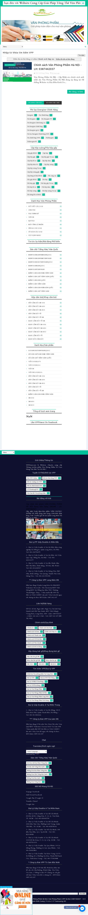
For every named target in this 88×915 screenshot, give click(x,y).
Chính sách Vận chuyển (34, 643)
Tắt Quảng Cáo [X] (6, 887)
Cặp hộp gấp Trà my (47, 157)
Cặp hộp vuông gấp (33, 172)
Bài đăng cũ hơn (76, 92)
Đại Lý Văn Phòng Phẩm (34, 689)
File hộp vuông (31, 191)
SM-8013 (31, 405)
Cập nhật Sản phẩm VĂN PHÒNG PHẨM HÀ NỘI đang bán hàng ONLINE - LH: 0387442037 (44, 506)
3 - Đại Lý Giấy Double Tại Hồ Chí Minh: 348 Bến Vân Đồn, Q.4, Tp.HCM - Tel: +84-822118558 (43, 832)
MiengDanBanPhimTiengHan (39, 258)
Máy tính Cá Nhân (35, 224)
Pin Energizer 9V (47, 119)
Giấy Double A (34, 365)
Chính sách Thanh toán (34, 635)
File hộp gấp (31, 183)
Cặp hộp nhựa (46, 161)
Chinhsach (10, 65)
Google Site (30, 804)
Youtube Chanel (32, 801)
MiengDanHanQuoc (36, 266)
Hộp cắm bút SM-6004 (36, 306)
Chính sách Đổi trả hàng (34, 647)
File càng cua (52, 176)
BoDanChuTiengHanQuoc (39, 350)
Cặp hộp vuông (48, 164)
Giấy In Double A (35, 372)
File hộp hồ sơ (31, 187)
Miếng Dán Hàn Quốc (37, 280)
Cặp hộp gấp (31, 157)
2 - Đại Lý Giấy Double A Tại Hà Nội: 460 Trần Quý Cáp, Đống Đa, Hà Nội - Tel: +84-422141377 (43, 557)
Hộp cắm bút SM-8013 (36, 310)
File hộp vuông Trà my (49, 191)
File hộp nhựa (46, 187)
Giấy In (31, 217)
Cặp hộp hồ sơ (31, 161)
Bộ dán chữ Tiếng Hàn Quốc (39, 358)
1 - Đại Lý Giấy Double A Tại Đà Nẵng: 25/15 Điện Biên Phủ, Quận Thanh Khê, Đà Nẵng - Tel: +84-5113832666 (43, 712)
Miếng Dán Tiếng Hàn (37, 284)
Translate (42, 754)
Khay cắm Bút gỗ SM (36, 321)
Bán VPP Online (32, 478)
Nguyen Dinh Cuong (37, 901)
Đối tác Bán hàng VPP (50, 478)
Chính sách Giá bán (33, 631)
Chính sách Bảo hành (45, 628)
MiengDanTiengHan (36, 269)
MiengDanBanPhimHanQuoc (40, 255)
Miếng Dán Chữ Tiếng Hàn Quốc (41, 276)
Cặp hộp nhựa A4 (32, 164)
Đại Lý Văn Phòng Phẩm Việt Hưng (38, 700)
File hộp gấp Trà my (47, 183)
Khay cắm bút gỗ (35, 335)
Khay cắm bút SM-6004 (37, 328)
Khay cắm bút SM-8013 (37, 332)
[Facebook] (84, 452)
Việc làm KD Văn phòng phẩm (36, 493)
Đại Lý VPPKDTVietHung (35, 681)
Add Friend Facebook (34, 795)
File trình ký (33, 214)
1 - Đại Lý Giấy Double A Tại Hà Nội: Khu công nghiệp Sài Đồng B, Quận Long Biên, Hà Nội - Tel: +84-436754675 (44, 549)
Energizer (30, 115)
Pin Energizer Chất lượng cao (36, 123)
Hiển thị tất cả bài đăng (65, 59)
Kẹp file (31, 221)
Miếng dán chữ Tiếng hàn (38, 291)
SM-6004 (31, 401)
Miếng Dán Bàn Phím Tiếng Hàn (40, 273)
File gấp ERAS (31, 179)
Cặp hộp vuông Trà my (34, 168)
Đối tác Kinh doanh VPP (34, 486)
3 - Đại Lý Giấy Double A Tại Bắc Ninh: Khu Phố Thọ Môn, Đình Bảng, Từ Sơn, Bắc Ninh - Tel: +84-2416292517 (43, 565)
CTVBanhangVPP (32, 489)
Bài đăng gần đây (35, 103)
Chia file (31, 210)
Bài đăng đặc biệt (53, 103)
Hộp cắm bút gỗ (34, 314)
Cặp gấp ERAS (32, 153)
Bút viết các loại (35, 206)
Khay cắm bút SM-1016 (37, 324)
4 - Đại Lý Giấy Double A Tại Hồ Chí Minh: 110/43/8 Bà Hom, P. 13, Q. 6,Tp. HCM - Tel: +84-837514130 (43, 840)
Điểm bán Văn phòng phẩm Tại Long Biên (40, 674)
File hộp (45, 179)
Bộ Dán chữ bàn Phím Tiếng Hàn (41, 354)
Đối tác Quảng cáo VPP (34, 482)
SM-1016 (31, 398)
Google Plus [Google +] (34, 798)
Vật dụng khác (34, 235)
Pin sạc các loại (35, 228)
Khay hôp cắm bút (36, 339)
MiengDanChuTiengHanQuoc (40, 262)
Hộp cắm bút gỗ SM (36, 317)
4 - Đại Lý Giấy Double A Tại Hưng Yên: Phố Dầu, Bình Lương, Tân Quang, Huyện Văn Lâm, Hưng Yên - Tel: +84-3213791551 (43, 573)
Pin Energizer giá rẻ (33, 130)
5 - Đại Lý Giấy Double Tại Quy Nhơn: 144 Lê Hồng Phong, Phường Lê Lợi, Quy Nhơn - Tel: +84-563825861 (43, 847)
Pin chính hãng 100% (33, 138)
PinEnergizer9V (32, 141)
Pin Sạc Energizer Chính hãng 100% (38, 134)
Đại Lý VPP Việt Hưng (47, 678)
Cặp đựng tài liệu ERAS (34, 176)
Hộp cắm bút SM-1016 (36, 303)
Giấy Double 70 (34, 361)
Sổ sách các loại (35, 232)
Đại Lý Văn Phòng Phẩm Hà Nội (37, 693)
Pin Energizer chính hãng (35, 126)
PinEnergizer (50, 138)
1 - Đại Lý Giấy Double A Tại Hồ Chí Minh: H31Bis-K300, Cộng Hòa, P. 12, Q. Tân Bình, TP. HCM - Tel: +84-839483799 (43, 816)
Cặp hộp (45, 153)
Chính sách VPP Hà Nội (34, 639)
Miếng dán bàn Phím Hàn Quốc (40, 287)
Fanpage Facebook (32, 792)
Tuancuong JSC (60, 901)
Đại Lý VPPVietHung (33, 685)
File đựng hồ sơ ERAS (34, 194)
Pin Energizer (31, 119)
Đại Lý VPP (30, 678)
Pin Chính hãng (43, 115)
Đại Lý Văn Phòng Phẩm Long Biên (38, 696)
